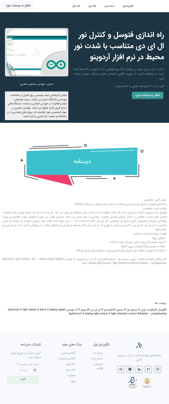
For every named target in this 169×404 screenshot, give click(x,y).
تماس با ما (97, 358)
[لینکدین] (139, 369)
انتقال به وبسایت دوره (147, 95)
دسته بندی (109, 6)
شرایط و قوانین (98, 366)
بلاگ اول (92, 6)
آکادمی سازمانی (66, 358)
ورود (73, 381)
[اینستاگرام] (157, 369)
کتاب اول (76, 6)
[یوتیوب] (120, 369)
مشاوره (71, 375)
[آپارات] (129, 369)
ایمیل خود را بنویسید (28, 364)
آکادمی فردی (68, 353)
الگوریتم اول (128, 6)
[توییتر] (148, 369)
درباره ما (98, 353)
